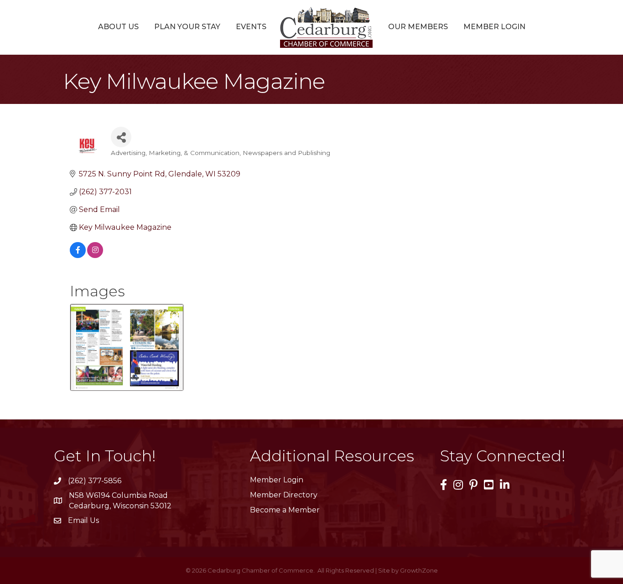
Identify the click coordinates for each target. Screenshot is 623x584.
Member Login (494, 26)
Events (251, 26)
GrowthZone (419, 570)
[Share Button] (121, 137)
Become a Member (285, 510)
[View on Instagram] (95, 255)
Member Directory (283, 495)
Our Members (418, 26)
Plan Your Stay (187, 26)
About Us (118, 26)
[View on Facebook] (78, 255)
